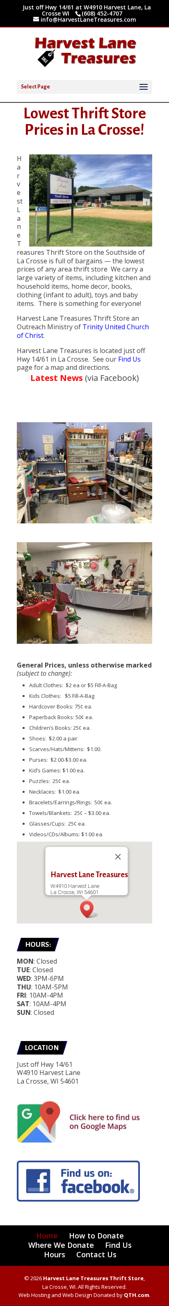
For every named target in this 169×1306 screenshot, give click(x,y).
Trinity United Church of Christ (83, 331)
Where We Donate (61, 1245)
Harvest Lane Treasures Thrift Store (93, 1278)
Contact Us (96, 1254)
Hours (54, 1254)
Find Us (129, 359)
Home (47, 1235)
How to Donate (96, 1235)
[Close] (118, 857)
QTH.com (136, 1295)
